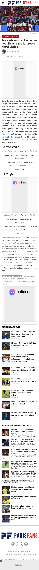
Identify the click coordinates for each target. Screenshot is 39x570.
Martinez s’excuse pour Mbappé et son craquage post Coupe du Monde (23, 489)
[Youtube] (21, 544)
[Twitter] (17, 544)
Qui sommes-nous (30, 554)
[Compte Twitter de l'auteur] (18, 52)
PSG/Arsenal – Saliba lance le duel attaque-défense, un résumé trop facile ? (24, 451)
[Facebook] (13, 544)
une (4, 284)
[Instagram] (26, 544)
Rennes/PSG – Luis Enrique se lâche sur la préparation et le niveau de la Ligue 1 (23, 334)
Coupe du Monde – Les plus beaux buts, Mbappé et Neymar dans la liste (23, 517)
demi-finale (21, 279)
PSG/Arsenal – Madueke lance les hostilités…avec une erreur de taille (24, 462)
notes (32, 281)
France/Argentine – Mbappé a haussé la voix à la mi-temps (22, 507)
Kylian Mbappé (22, 281)
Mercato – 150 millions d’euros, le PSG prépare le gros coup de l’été (23, 472)
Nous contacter (26, 551)
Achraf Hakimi (29, 276)
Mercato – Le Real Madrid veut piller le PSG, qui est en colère (22, 440)
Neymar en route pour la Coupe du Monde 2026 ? (23, 498)
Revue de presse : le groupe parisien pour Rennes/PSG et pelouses (22, 392)
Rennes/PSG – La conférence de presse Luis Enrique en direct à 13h (23, 370)
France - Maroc (8, 281)
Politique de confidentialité (13, 554)
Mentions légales (13, 551)
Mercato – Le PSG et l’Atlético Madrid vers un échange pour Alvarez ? (22, 431)
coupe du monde (9, 279)
